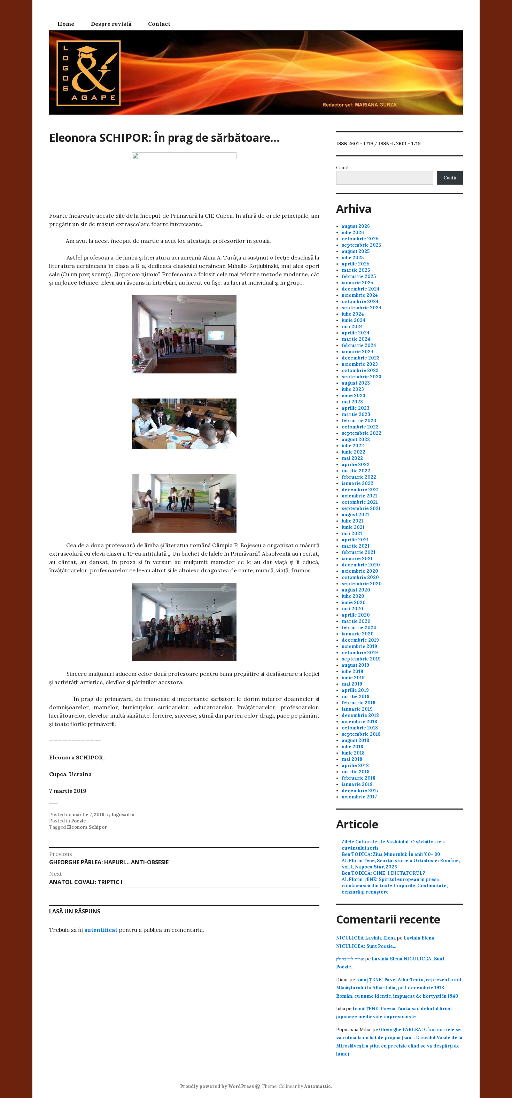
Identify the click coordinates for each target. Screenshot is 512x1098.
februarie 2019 (358, 703)
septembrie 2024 (361, 308)
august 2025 (356, 251)
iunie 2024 (353, 320)
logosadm (123, 815)
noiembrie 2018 (359, 722)
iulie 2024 (353, 314)
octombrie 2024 (360, 301)
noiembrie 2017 (359, 797)
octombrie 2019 (360, 653)
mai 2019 (352, 684)
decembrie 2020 (361, 565)
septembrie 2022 (361, 433)
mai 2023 (352, 402)
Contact (159, 23)
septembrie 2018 (361, 734)
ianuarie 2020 (358, 634)
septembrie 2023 (361, 377)
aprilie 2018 (355, 765)
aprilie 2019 (355, 690)
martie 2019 (356, 696)
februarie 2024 (359, 345)
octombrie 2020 (360, 577)
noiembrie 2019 (359, 646)
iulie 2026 (353, 232)
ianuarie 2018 (357, 784)
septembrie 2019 (361, 659)
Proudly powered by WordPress (217, 1086)
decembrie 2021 (360, 490)
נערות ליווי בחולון (350, 959)
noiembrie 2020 (360, 571)
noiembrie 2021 (359, 496)
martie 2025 (356, 270)
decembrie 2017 (360, 791)
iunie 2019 (353, 678)
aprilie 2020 (356, 615)
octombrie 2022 (360, 427)
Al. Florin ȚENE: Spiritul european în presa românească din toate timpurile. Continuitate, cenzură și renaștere (395, 885)
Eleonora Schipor (87, 827)
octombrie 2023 (360, 370)
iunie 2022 (353, 452)
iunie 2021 (353, 527)
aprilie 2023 (356, 408)
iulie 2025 (353, 258)
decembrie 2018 (360, 715)
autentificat (100, 929)
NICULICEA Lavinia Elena (366, 938)
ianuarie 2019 (357, 709)
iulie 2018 (352, 747)
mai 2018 (352, 759)
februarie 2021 (358, 552)
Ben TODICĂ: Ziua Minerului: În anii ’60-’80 (391, 854)
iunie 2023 (353, 396)
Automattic (317, 1086)
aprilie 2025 (355, 264)
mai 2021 (352, 533)
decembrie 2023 (361, 358)
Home (65, 23)
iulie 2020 (353, 596)
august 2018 (355, 740)
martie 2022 (356, 471)
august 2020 (356, 590)
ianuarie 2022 (357, 483)
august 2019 (355, 665)
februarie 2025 (359, 276)
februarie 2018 (358, 778)
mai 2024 (352, 327)
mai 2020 (352, 609)
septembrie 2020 (362, 584)
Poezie (78, 821)
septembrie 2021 (361, 508)
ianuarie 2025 (357, 283)
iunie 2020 (354, 602)
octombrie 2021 (360, 502)
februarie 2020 (359, 628)
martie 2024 (356, 339)
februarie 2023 (359, 421)
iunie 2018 (353, 753)
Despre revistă (111, 23)
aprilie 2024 (356, 333)
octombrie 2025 (360, 239)
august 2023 (356, 383)
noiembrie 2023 (360, 364)
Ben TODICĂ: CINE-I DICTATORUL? (383, 873)
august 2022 (356, 439)
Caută (342, 168)
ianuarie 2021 (357, 559)
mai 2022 (352, 458)
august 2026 (356, 226)
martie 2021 (356, 546)
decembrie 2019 (360, 640)
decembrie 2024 (361, 289)
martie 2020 (356, 621)
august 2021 (355, 515)
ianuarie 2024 (357, 352)
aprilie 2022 (356, 464)
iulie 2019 (352, 671)
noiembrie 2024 (360, 295)
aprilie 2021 (355, 540)
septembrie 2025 (361, 245)
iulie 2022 (353, 446)
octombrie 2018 (360, 728)
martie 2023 (356, 414)
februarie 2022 (359, 477)
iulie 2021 (352, 521)
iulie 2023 (353, 389)
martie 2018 (356, 772)
